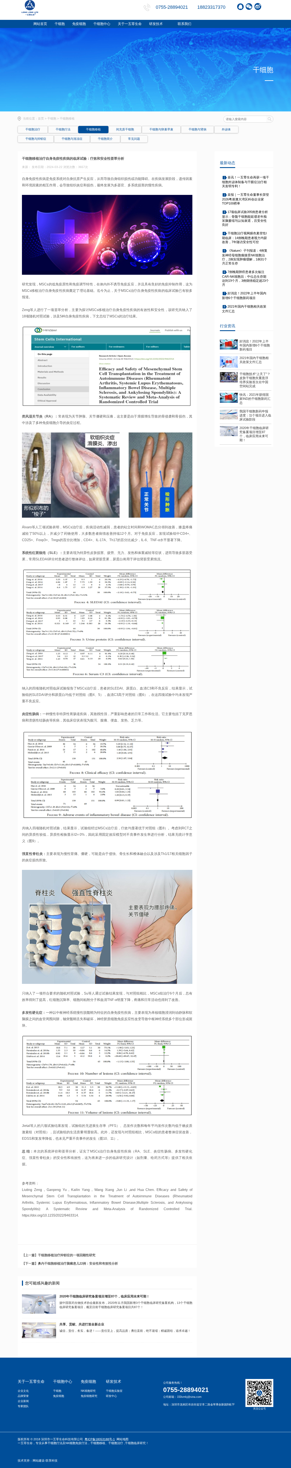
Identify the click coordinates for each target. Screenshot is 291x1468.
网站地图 (122, 1439)
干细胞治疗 (115, 1443)
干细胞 (51, 118)
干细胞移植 (97, 1443)
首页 (41, 118)
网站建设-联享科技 (45, 1460)
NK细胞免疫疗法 (76, 1443)
